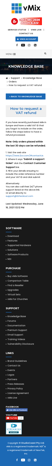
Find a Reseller (16, 285)
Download (13, 236)
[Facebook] (17, 45)
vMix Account (27, 39)
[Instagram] (29, 45)
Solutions (13, 249)
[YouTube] (23, 45)
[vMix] (26, 8)
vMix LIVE (36, 30)
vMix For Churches (18, 299)
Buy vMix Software (18, 276)
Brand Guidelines (17, 360)
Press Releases (16, 383)
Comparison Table (18, 280)
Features (12, 240)
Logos (11, 374)
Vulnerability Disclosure (21, 343)
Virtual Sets (14, 294)
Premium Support (17, 330)
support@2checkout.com (19, 196)
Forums (12, 320)
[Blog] (35, 45)
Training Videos (16, 339)
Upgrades (13, 289)
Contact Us (26, 33)
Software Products (18, 254)
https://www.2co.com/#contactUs (24, 155)
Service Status (17, 30)
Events (11, 370)
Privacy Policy (15, 388)
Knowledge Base (32, 78)
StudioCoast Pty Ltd (32, 442)
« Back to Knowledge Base (25, 96)
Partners (12, 379)
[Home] (7, 78)
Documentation (16, 325)
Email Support (15, 334)
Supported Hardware (19, 245)
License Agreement (18, 393)
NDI (9, 259)
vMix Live (12, 397)
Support (15, 78)
